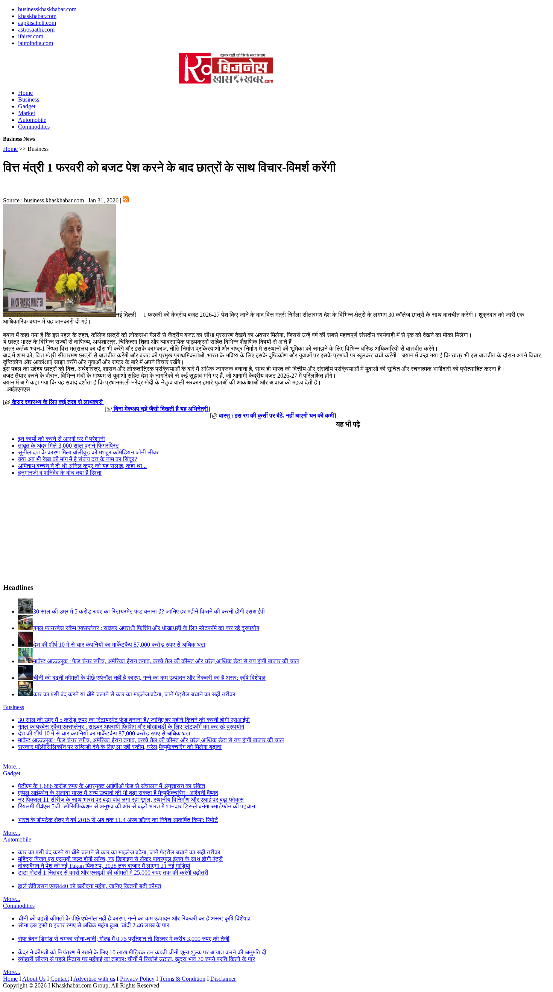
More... (11, 766)
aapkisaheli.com (37, 23)
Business (28, 99)
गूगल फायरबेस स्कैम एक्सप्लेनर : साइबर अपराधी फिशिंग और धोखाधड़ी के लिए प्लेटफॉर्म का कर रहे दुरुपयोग (131, 726)
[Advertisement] (91, 64)
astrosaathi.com (36, 29)
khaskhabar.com (37, 16)
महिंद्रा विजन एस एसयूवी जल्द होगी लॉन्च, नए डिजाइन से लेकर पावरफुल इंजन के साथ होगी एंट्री (120, 859)
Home (25, 93)
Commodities (34, 126)
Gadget (26, 106)
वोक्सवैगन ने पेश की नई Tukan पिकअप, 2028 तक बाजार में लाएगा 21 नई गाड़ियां (104, 866)
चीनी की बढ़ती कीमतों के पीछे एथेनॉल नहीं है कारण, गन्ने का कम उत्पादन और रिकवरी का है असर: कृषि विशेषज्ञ (134, 918)
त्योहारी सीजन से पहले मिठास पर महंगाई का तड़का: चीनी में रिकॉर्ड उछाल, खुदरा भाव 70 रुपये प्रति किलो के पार (136, 959)
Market (26, 113)
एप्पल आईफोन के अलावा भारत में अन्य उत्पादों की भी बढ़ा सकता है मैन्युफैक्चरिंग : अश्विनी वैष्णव (118, 793)
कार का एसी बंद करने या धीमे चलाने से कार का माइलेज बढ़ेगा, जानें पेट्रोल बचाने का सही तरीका (119, 852)
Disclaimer (223, 978)
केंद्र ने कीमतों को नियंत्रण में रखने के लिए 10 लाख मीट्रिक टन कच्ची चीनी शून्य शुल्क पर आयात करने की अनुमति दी (142, 952)
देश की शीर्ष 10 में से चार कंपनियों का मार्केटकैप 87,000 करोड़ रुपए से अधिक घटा (104, 733)
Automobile (32, 120)
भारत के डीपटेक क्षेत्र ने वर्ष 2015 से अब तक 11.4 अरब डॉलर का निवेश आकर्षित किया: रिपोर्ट (118, 820)
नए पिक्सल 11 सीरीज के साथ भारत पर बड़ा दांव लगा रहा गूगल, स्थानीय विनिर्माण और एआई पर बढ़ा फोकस (131, 799)
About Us (34, 978)
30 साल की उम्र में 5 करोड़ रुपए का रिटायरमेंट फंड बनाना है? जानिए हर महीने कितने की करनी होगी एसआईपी (134, 720)
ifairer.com (30, 36)
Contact (59, 978)
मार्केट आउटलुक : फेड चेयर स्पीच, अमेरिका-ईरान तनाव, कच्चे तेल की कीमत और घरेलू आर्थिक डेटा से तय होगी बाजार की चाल (151, 740)
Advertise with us (94, 978)
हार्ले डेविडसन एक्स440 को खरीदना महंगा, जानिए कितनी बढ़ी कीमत (89, 886)
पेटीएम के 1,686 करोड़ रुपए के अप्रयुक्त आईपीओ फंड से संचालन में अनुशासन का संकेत (111, 786)
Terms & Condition (182, 978)
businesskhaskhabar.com (47, 9)
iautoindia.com (35, 43)
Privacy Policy (137, 978)
